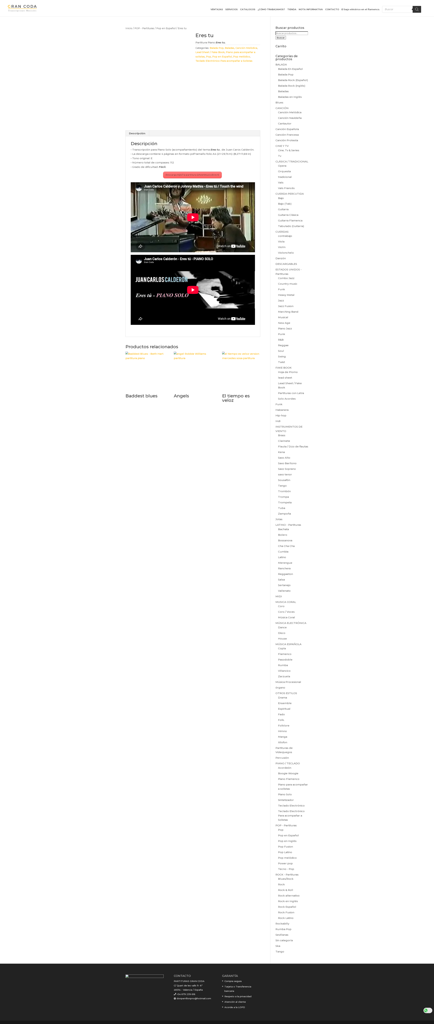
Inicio (128, 28)
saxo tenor (285, 474)
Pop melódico (241, 56)
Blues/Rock (285, 878)
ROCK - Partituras (287, 874)
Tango (282, 485)
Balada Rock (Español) (293, 80)
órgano (280, 687)
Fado (281, 714)
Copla (282, 648)
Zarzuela (284, 676)
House (282, 638)
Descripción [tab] (137, 133)
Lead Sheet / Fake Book (210, 52)
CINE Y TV (282, 145)
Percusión (282, 757)
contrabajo (285, 236)
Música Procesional (288, 682)
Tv (279, 155)
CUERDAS (282, 231)
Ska (277, 946)
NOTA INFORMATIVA (311, 9)
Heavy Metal (286, 295)
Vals (280, 182)
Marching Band (288, 311)
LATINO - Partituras (288, 524)
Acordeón (284, 767)
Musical (283, 317)
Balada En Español (290, 69)
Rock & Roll (285, 890)
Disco (281, 633)
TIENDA (291, 9)
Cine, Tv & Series (288, 150)
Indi (277, 421)
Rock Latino (285, 918)
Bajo (281, 198)
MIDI (278, 596)
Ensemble (285, 703)
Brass (281, 435)
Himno (282, 731)
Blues (279, 102)
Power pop (285, 863)
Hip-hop (280, 415)
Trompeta (285, 502)
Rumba (283, 665)
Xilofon (282, 742)
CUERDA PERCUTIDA (289, 193)
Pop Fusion (285, 846)
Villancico (284, 670)
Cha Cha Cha (286, 546)
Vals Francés (286, 188)
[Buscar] (417, 9)
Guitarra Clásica (288, 214)
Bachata (283, 529)
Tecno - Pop (286, 869)
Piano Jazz (285, 328)
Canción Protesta (286, 140)
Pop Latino (285, 852)
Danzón (280, 258)
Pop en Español (166, 28)
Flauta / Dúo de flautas (293, 446)
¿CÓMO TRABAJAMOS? (271, 9)
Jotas (278, 519)
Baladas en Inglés (290, 97)
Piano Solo (285, 794)
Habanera (282, 409)
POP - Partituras (144, 28)
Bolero (282, 534)
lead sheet (285, 377)
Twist (281, 362)
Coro (281, 606)
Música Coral (286, 617)
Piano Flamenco (288, 779)
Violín (281, 247)
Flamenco (284, 654)
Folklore (283, 725)
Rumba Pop (283, 929)
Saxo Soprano (287, 468)
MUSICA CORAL (285, 602)
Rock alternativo (289, 895)
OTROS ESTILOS (286, 693)
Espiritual (284, 708)
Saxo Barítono (287, 463)
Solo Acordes (287, 398)
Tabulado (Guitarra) (291, 226)
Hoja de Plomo (288, 372)
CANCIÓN (282, 108)
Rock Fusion (286, 912)
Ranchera (284, 568)
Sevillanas (281, 934)
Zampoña (284, 513)
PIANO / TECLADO (287, 763)
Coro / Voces (286, 611)
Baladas (229, 48)
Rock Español (287, 906)
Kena (281, 452)
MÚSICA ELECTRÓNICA (290, 623)
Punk (281, 334)
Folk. (281, 720)
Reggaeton (285, 574)
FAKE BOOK (283, 367)
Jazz (281, 300)
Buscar (281, 37)
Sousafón (284, 480)
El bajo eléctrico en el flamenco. (360, 9)
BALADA (281, 64)
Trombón (284, 491)
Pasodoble (285, 659)
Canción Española (287, 129)
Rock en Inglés (288, 901)
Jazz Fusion (285, 306)
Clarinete (284, 440)
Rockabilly (282, 923)
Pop (208, 56)
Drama (282, 697)
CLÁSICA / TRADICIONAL (291, 161)
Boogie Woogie (288, 773)
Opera (282, 165)
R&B (281, 339)
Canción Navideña (290, 118)
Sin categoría (284, 940)
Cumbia (283, 551)
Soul (281, 350)
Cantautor (284, 123)
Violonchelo (286, 252)
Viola (281, 241)
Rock (281, 884)
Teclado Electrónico (291, 805)
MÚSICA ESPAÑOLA (288, 644)
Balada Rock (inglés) (291, 85)
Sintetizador (286, 800)
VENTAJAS (217, 9)
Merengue (285, 562)
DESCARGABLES (286, 263)
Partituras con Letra (291, 393)
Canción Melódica (246, 48)
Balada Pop (217, 48)
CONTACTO (332, 9)
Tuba (281, 508)
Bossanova (285, 540)
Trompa (283, 496)
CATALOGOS (247, 9)
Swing (282, 356)
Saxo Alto (284, 457)
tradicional (285, 177)
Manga (282, 736)
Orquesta (284, 171)
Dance (282, 627)
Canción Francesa (287, 134)
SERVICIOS (231, 9)
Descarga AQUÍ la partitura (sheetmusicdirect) (192, 175)
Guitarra (283, 209)
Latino (282, 557)
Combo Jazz (286, 278)
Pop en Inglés (287, 841)
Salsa (281, 579)
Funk (281, 289)
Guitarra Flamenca (290, 220)
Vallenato (284, 590)
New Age (284, 322)
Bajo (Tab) (285, 203)
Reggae (283, 345)
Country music (287, 283)
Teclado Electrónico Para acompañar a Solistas (223, 60)
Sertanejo (284, 585)
